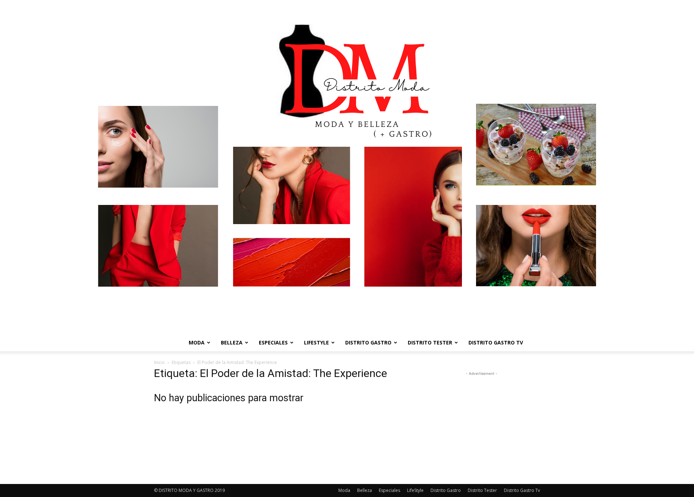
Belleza (232, 342)
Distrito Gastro (368, 342)
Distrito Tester (430, 342)
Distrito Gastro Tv (495, 342)
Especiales (273, 342)
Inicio (159, 362)
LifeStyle (316, 342)
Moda (197, 342)
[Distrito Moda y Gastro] (347, 167)
